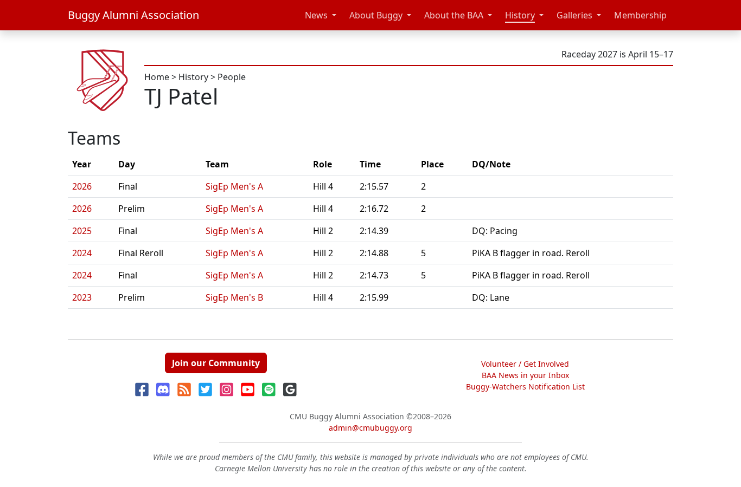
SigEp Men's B (234, 297)
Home (156, 77)
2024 (82, 253)
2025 (82, 231)
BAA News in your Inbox (525, 375)
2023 (82, 297)
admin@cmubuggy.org (370, 428)
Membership (640, 15)
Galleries (574, 15)
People (232, 77)
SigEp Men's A (234, 186)
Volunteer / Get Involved (525, 364)
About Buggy (376, 15)
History (520, 15)
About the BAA (453, 15)
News (316, 15)
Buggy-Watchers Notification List (525, 386)
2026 (82, 186)
